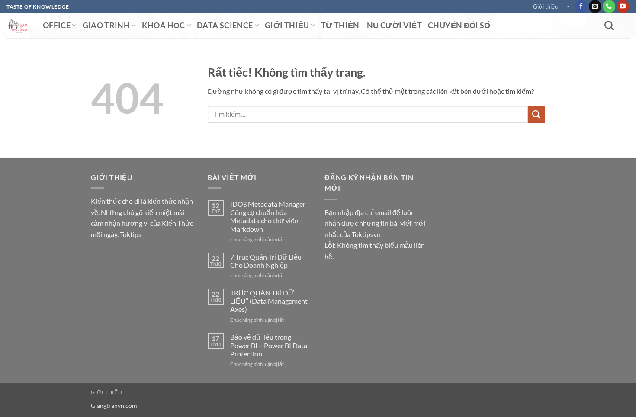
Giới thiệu (545, 6)
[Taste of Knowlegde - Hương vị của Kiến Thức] (18, 26)
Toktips (130, 234)
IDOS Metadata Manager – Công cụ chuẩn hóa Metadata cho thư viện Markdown (270, 216)
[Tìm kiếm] (609, 25)
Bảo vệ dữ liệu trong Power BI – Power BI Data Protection (268, 345)
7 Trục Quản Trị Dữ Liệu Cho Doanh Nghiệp (266, 261)
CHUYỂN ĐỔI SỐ (459, 25)
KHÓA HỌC (163, 25)
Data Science (225, 25)
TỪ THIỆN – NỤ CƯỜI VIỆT (371, 25)
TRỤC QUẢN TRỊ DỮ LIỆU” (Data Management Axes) (269, 301)
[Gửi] (536, 114)
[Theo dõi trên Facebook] (581, 6)
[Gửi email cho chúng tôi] (595, 6)
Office (57, 25)
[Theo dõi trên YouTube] (623, 6)
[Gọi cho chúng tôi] (609, 6)
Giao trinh (106, 25)
